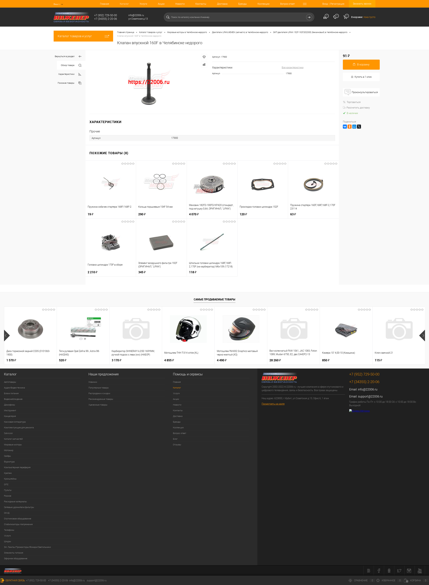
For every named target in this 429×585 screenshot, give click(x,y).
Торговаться (354, 102)
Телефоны (9, 530)
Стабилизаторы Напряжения (18, 524)
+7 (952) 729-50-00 (36, 580)
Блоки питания (11, 393)
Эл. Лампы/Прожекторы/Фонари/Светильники (27, 547)
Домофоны (9, 405)
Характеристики (66, 74)
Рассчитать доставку (358, 107)
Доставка (222, 4)
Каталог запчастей (13, 439)
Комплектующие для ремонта (19, 427)
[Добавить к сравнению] (204, 64)
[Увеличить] (148, 82)
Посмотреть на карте (273, 404)
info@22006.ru (367, 389)
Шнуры (7, 541)
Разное (7, 496)
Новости (180, 4)
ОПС (6, 484)
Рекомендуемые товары (100, 399)
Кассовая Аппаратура (15, 422)
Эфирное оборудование (15, 558)
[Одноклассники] (350, 127)
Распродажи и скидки (99, 393)
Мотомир (8, 450)
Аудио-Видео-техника (14, 387)
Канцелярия (10, 416)
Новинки (92, 382)
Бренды (242, 4)
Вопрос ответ (287, 4)
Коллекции (263, 4)
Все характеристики (292, 67)
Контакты (200, 4)
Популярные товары (98, 387)
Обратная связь (15, 580)
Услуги (143, 4)
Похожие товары (66, 83)
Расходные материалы (15, 501)
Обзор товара (67, 65)
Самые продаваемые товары (214, 299)
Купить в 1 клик (363, 77)
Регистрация (337, 4)
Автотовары (10, 382)
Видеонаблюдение (13, 399)
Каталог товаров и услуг (75, 36)
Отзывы (177, 444)
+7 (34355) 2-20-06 (58, 580)
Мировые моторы (13, 444)
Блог (175, 439)
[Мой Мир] (354, 127)
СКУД (6, 513)
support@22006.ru (370, 396)
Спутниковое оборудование (17, 518)
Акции (161, 4)
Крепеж (8, 473)
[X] (359, 127)
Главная (104, 4)
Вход (325, 4)
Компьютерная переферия (17, 467)
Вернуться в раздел (64, 56)
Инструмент (10, 410)
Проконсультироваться (365, 92)
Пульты (8, 490)
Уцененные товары (97, 405)
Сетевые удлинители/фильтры (19, 507)
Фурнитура (9, 461)
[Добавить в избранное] (204, 57)
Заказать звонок (362, 3)
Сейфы (7, 456)
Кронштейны (10, 479)
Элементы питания (13, 553)
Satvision (8, 433)
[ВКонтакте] (345, 127)
